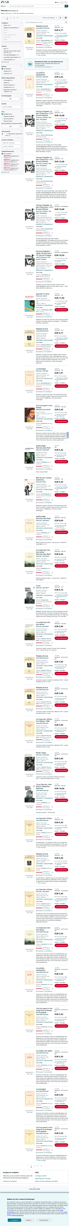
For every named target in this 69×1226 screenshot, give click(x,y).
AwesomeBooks (45, 40)
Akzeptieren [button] (14, 1220)
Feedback (67, 435)
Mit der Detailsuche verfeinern (24, 13)
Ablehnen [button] (28, 1220)
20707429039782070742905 (44, 1022)
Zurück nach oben (34, 1189)
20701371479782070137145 (44, 378)
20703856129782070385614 (44, 305)
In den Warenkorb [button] (61, 43)
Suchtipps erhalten (41, 1176)
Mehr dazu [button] (4, 172)
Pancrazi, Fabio (41, 482)
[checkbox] (2, 25)
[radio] (2, 71)
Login (62, 2)
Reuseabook (44, 600)
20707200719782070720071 (44, 730)
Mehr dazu (4, 62)
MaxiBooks (44, 462)
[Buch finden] (66, 6)
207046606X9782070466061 (44, 457)
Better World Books (47, 135)
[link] (65, 17)
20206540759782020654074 (44, 595)
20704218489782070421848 (44, 762)
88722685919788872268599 (44, 489)
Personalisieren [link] (43, 1220)
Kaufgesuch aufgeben (10, 1181)
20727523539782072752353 (44, 563)
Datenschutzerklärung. (18, 1215)
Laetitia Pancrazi (41, 257)
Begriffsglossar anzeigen (43, 1178)
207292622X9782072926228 (44, 84)
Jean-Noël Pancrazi (42, 331)
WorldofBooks (45, 89)
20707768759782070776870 (44, 1060)
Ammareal (44, 423)
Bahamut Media (45, 344)
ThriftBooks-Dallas (47, 310)
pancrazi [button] (9, 13)
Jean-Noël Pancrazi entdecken (43, 67)
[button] (4, 17)
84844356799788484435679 (44, 130)
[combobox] (37, 6)
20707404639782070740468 (44, 35)
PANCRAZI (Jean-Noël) (43, 409)
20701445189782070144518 (44, 528)
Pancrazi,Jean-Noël (42, 626)
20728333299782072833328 (44, 634)
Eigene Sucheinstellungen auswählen (46, 1181)
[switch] (3, 134)
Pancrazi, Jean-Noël (42, 450)
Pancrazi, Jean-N (41, 296)
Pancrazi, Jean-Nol (42, 77)
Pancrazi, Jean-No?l (42, 588)
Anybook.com (45, 903)
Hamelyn (43, 832)
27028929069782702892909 (44, 418)
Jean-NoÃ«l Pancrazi (42, 28)
